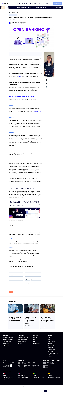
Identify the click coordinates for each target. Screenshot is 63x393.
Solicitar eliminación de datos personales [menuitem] (53, 354)
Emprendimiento (13, 14)
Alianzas (42, 0)
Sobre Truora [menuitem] (35, 337)
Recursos (40, 3)
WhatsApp (20, 76)
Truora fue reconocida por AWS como (32, 7)
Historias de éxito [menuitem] (51, 343)
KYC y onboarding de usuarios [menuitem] (23, 337)
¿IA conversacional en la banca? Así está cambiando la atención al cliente (15, 319)
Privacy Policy (13, 388)
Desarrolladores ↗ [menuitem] (51, 347)
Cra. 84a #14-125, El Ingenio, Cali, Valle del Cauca (53, 380)
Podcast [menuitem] (34, 339)
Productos (17, 3)
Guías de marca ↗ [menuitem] (51, 351)
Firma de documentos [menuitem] (22, 341)
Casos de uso (24, 3)
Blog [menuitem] (49, 337)
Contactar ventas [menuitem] (6, 345)
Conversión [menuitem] (20, 343)
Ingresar (54, 0)
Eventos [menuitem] (49, 339)
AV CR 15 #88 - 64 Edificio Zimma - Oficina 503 (54, 378)
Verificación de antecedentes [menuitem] (8, 337)
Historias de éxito (33, 3)
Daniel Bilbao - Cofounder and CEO (19, 22)
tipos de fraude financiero (37, 111)
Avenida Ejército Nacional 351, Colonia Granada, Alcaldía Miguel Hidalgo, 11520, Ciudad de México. (8, 378)
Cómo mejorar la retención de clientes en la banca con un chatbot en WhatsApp (47, 319)
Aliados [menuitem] (34, 341)
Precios (47, 3)
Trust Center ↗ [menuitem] (50, 356)
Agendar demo (48, 74)
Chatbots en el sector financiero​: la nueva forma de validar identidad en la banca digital (30, 320)
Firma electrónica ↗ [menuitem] (6, 343)
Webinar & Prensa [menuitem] (51, 345)
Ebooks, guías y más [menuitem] (51, 341)
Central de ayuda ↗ (49, 0)
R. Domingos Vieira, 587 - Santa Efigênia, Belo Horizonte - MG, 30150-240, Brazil (38, 378)
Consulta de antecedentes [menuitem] (22, 339)
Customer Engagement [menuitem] (7, 341)
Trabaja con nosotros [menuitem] (36, 343)
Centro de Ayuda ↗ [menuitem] (51, 349)
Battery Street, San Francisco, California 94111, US (23, 378)
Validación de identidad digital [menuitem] (8, 339)
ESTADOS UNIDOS (21, 375)
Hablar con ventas (57, 3)
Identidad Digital (48, 69)
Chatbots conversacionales (48, 72)
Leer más (58, 7)
